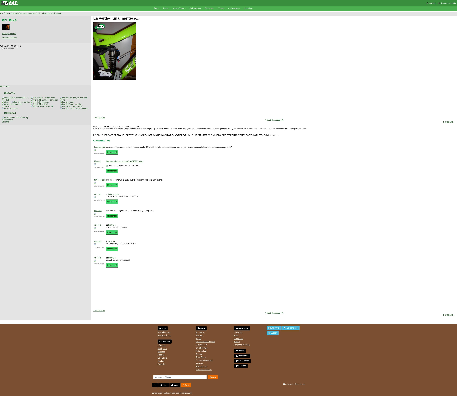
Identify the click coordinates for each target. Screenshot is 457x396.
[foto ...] (7, 102)
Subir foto (275, 328)
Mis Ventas (10, 113)
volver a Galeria (274, 120)
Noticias (161, 355)
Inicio (164, 385)
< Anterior (99, 118)
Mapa (176, 385)
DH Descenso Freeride (205, 342)
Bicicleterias (243, 356)
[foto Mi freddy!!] (40, 104)
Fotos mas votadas (204, 370)
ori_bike (97, 194)
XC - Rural (200, 332)
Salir (187, 385)
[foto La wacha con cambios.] (74, 108)
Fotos (165, 8)
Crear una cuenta (448, 3)
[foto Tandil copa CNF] (42, 106)
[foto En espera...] (40, 102)
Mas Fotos (4, 86)
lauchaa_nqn (99, 147)
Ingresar (432, 3)
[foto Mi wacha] (10, 108)
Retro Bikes (201, 357)
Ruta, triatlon (201, 351)
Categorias (238, 339)
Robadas (161, 352)
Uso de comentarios (184, 393)
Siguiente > (449, 122)
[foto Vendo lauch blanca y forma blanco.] (16, 118)
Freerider (161, 364)
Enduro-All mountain (204, 360)
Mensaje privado (9, 34)
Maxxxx (97, 161)
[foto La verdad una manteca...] (16, 104)
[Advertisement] (45, 66)
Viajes (198, 339)
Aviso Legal (157, 393)
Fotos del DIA (201, 366)
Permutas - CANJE (242, 345)
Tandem (161, 361)
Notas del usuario (9, 37)
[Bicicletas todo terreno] (76, 3)
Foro (156, 8)
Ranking (199, 363)
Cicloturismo (233, 8)
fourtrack (98, 211)
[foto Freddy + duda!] (71, 104)
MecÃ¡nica (162, 349)
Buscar (237, 342)
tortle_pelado (99, 180)
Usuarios (248, 8)
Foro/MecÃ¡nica (164, 336)
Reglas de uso (169, 393)
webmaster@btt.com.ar (295, 384)
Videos (221, 8)
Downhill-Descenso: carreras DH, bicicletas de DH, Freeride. (36, 13)
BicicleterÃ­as (195, 8)
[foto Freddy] (67, 102)
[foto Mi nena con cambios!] (45, 100)
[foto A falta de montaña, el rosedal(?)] (16, 98)
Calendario (162, 358)
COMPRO (238, 332)
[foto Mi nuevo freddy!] (71, 106)
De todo (199, 354)
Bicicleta (166, 341)
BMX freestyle (201, 348)
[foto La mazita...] (21, 102)
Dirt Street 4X (201, 345)
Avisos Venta (178, 8)
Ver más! (5, 122)
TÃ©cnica (162, 346)
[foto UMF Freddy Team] (43, 98)
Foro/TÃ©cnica (164, 332)
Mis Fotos (9, 93)
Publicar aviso (291, 328)
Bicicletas (209, 8)
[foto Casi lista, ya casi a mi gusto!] (74, 98)
